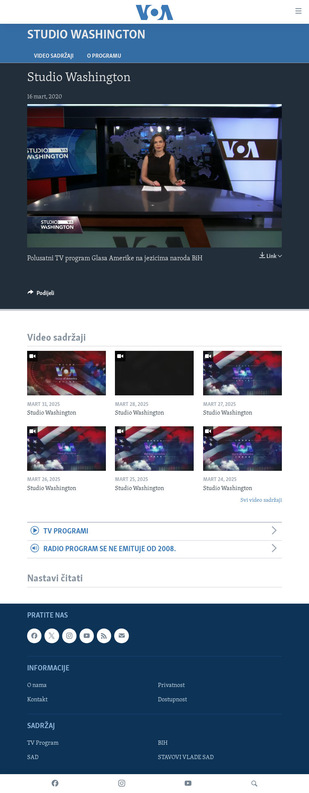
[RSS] (104, 636)
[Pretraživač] (254, 783)
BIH (163, 744)
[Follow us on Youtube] (87, 636)
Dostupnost (172, 700)
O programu (104, 56)
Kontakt (37, 700)
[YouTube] (188, 783)
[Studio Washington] (66, 373)
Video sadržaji (53, 56)
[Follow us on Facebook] (34, 636)
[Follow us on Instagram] (69, 636)
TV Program (42, 744)
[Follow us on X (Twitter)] (51, 636)
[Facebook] (55, 783)
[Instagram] (121, 783)
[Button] (41, 295)
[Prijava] (121, 636)
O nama (37, 685)
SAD (32, 758)
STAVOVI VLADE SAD (186, 758)
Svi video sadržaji (261, 500)
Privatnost (171, 685)
